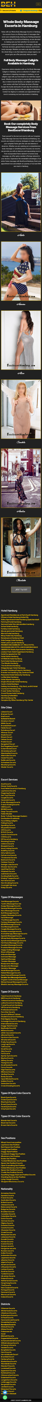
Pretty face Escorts (8, 1042)
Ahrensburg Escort (8, 751)
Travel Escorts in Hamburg (11, 1005)
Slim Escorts (6, 1051)
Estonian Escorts (8, 1225)
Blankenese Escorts (9, 1361)
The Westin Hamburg (9, 663)
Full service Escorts (9, 855)
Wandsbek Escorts (8, 1364)
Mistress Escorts (7, 1072)
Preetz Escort (6, 742)
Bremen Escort (7, 714)
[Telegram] (5, 1392)
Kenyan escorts (7, 1246)
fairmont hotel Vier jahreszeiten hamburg (17, 624)
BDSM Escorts (6, 809)
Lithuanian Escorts (8, 1267)
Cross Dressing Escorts (10, 1086)
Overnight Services (9, 885)
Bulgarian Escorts (8, 1209)
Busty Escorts (6, 1077)
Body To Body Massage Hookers (14, 816)
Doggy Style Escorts (9, 1026)
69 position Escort (8, 828)
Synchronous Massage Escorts (13, 941)
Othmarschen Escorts (10, 1375)
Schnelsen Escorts (8, 762)
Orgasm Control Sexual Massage (14, 980)
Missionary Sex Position (10, 1156)
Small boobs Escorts (9, 1065)
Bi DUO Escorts (7, 832)
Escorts (7, 767)
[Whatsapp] (5, 1397)
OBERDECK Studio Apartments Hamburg (17, 649)
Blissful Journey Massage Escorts (14, 984)
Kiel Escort (5, 716)
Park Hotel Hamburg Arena (11, 661)
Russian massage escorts (11, 931)
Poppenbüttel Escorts (9, 1338)
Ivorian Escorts (7, 1244)
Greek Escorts (6, 1232)
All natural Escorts (8, 1040)
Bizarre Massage (8, 952)
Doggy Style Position (9, 1152)
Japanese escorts (8, 1258)
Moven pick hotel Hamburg (12, 631)
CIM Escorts (6, 807)
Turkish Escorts (7, 1274)
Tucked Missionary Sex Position (13, 1161)
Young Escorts (7, 1063)
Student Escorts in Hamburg (12, 1017)
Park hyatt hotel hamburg (11, 622)
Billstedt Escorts (7, 1336)
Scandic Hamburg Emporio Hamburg (16, 670)
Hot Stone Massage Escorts (12, 943)
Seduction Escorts (8, 1083)
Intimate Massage (8, 954)
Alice (21, 373)
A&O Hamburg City (8, 698)
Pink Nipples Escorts (9, 1019)
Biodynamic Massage (9, 964)
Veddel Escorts (7, 1348)
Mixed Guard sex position (11, 1142)
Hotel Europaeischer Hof (10, 654)
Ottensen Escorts (8, 1308)
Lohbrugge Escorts (8, 1382)
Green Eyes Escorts (9, 1100)
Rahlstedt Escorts (8, 1373)
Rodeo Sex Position (8, 1159)
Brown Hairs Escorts (9, 1125)
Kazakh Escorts (7, 1239)
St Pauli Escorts (7, 1318)
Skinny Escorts (7, 1060)
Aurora (21, 304)
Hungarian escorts (8, 1248)
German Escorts (7, 1221)
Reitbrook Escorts (8, 760)
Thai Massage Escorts (10, 920)
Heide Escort (6, 728)
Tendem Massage (8, 961)
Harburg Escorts (7, 1359)
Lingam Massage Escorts (11, 915)
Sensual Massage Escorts (11, 908)
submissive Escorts (9, 874)
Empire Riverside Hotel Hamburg (14, 682)
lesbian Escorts (7, 1081)
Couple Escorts (7, 798)
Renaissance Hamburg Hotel (12, 638)
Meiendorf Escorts (8, 1389)
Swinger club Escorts (9, 864)
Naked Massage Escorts (11, 973)
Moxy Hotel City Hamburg (11, 636)
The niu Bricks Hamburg (10, 666)
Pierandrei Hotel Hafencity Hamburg (15, 675)
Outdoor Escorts (7, 862)
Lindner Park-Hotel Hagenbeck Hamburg (17, 652)
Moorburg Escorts (8, 765)
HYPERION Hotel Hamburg (11, 659)
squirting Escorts (8, 869)
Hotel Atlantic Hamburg (10, 679)
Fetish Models (6, 814)
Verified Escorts (7, 1074)
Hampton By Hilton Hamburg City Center (17, 700)
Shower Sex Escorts (9, 867)
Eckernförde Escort (9, 749)
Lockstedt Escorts (8, 1368)
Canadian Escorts (8, 1214)
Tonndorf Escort (7, 1391)
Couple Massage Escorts (11, 929)
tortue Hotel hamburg (9, 626)
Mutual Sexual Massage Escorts (14, 982)
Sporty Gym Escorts (9, 1056)
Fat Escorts (5, 1053)
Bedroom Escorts (8, 860)
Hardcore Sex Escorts (10, 1037)
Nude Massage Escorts (10, 970)
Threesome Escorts (9, 858)
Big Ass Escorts (7, 1058)
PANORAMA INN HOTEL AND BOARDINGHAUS (19, 647)
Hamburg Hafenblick (9, 696)
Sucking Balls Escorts (9, 876)
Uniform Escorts (7, 844)
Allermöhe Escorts (8, 755)
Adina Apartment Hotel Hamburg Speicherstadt (20, 620)
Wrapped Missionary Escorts (12, 1182)
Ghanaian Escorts (8, 1230)
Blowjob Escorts (7, 846)
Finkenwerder (6, 1331)
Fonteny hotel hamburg (10, 629)
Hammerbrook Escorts (10, 1320)
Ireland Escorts (7, 1297)
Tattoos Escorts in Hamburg (12, 1001)
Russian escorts (7, 1251)
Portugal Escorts (7, 1290)
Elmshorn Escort (7, 721)
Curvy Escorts (6, 1067)
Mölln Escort (6, 723)
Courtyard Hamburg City (11, 689)
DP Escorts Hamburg (9, 839)
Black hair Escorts (8, 1123)
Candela (21, 442)
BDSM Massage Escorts (10, 924)
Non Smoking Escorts (9, 883)
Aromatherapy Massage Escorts (14, 934)
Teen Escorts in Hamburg (11, 996)
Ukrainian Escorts (8, 1276)
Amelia (21, 511)
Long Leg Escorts (8, 1044)
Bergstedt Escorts (8, 1384)
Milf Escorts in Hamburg (10, 998)
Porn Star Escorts (8, 1012)
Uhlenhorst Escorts (8, 1313)
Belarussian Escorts (9, 1207)
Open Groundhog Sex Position (13, 1165)
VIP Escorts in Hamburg (10, 1007)
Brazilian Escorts (7, 1212)
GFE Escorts (6, 830)
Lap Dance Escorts (8, 791)
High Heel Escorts (8, 1070)
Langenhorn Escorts (9, 1380)
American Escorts (8, 1265)
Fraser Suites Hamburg (10, 691)
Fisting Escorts (7, 823)
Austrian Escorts (7, 1271)
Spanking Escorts (8, 825)
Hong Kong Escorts (8, 1283)
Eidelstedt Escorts (8, 1377)
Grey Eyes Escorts (8, 1109)
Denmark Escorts (8, 1292)
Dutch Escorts (6, 1218)
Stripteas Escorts (8, 871)
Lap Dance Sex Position (10, 1145)
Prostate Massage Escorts (11, 947)
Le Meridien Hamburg (9, 677)
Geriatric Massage (8, 968)
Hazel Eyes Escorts (8, 1107)
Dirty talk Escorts (8, 853)
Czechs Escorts (7, 1228)
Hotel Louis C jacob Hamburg (12, 643)
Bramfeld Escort (7, 1357)
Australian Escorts (8, 1200)
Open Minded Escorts (9, 1079)
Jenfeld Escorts (7, 1387)
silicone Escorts (7, 1035)
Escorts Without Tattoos (10, 1014)
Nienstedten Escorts (9, 753)
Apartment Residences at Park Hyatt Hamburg (19, 615)
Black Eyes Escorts (8, 1097)
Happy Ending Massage (10, 950)
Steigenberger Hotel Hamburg (13, 668)
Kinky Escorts (6, 887)
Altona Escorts (7, 1329)
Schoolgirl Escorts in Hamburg (13, 1021)
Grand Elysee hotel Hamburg (12, 693)
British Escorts (7, 1202)
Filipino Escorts (7, 1223)
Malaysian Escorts (8, 1235)
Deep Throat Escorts (9, 812)
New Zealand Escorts (9, 1288)
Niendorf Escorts (8, 1366)
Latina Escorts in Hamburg (11, 1003)
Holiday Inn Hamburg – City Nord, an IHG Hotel (19, 686)
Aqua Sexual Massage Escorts (13, 975)
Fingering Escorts (8, 793)
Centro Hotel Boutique (10, 684)
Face (3, 821)
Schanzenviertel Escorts (11, 1341)
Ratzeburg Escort (8, 730)
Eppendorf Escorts (8, 1371)
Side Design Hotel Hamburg (12, 640)
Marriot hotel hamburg (10, 633)
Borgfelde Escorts (8, 1350)
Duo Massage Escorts (9, 927)
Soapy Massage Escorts (11, 906)
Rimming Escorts (8, 841)
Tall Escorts (5, 1047)
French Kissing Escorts (10, 805)
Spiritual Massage (8, 959)
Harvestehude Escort (9, 1354)
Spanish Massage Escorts (11, 936)
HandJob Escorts (8, 800)
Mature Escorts (7, 1030)
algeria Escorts (7, 1262)
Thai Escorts (6, 1285)
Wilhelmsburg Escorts (10, 1343)
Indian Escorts (6, 1253)
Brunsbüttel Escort (8, 726)
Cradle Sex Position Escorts (12, 1172)
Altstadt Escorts (7, 1327)
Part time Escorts (8, 881)
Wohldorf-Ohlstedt (8, 1394)
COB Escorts (6, 837)
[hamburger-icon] (38, 4)
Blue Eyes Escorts (8, 1102)
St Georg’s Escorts (8, 1345)
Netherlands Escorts (9, 1281)
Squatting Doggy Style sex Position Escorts (18, 1175)
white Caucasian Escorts (11, 1033)
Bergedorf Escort (8, 744)
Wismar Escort (7, 732)
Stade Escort (6, 735)
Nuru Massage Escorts (10, 911)
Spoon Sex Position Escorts (12, 1163)
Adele (21, 235)
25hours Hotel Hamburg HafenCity (15, 617)
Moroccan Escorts (8, 1294)
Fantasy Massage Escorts (11, 922)
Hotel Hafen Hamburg (9, 656)
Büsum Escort (6, 737)
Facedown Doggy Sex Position (13, 1154)
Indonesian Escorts (8, 1255)
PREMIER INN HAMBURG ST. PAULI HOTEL (17, 645)
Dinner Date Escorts (9, 786)
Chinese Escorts (7, 1205)
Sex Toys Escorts (8, 795)
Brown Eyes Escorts (9, 1104)
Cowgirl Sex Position (9, 1149)
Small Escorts (6, 1049)
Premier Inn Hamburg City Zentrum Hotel (17, 672)
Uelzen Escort (6, 739)
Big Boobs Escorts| (8, 1028)
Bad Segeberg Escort (9, 746)
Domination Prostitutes (10, 818)
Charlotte (21, 580)
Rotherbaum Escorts (9, 1315)
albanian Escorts (7, 1260)
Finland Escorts (7, 1278)
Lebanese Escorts (8, 1237)
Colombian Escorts (8, 1216)
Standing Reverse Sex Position (13, 1177)
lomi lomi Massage (8, 957)
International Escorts (9, 1024)
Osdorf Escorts (7, 758)
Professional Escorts (9, 1010)
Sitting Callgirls (11, 821)
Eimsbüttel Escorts (8, 1322)
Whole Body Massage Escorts (13, 938)
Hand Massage (7, 918)
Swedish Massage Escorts (11, 945)
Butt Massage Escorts (10, 913)
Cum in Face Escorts (9, 835)
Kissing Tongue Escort (10, 878)
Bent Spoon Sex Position (10, 1147)
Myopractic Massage (9, 966)
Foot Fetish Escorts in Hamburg (13, 788)
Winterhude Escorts (9, 1311)
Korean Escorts (7, 1242)
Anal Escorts (6, 784)
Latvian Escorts (7, 1269)
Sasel (3, 1334)
